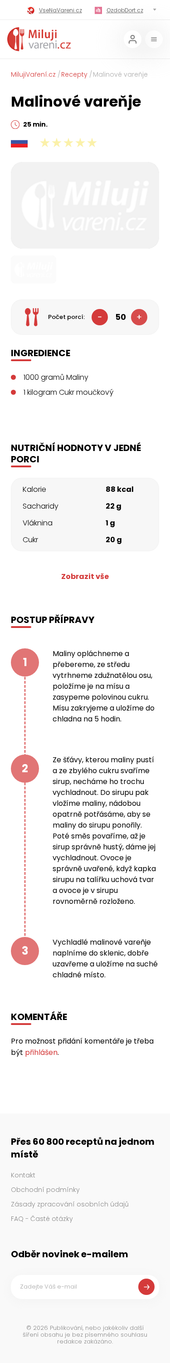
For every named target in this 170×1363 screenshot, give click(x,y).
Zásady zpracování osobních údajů (70, 1204)
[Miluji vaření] (39, 39)
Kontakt (23, 1175)
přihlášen (41, 1052)
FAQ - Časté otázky (42, 1218)
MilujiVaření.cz (33, 74)
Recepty (74, 74)
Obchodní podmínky (45, 1189)
